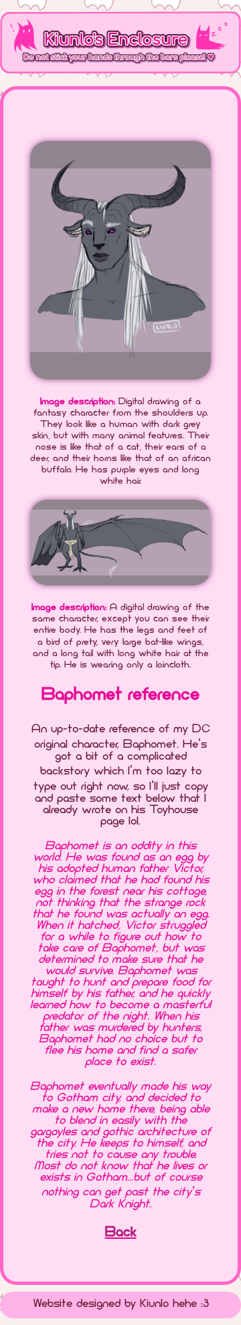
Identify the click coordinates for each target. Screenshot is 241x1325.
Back (121, 1232)
